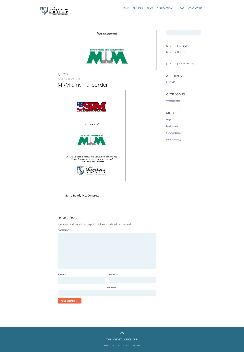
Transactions (165, 8)
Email (113, 274)
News (181, 8)
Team (150, 8)
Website (111, 287)
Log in (169, 119)
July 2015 (170, 82)
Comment (64, 230)
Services (138, 8)
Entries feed (172, 126)
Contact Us (195, 8)
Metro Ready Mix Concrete (81, 195)
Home (125, 8)
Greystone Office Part (177, 52)
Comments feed (174, 132)
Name (62, 274)
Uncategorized (173, 100)
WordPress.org (173, 139)
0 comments (73, 79)
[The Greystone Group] (54, 13)
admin (61, 79)
